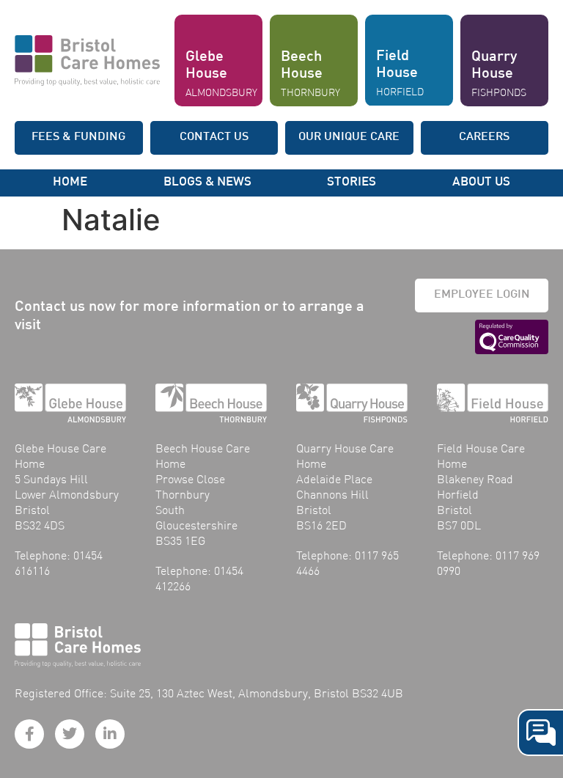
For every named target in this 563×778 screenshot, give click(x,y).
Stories (351, 182)
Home (70, 182)
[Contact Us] (541, 732)
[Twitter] (69, 734)
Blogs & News (207, 182)
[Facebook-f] (29, 734)
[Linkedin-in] (110, 734)
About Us (481, 182)
